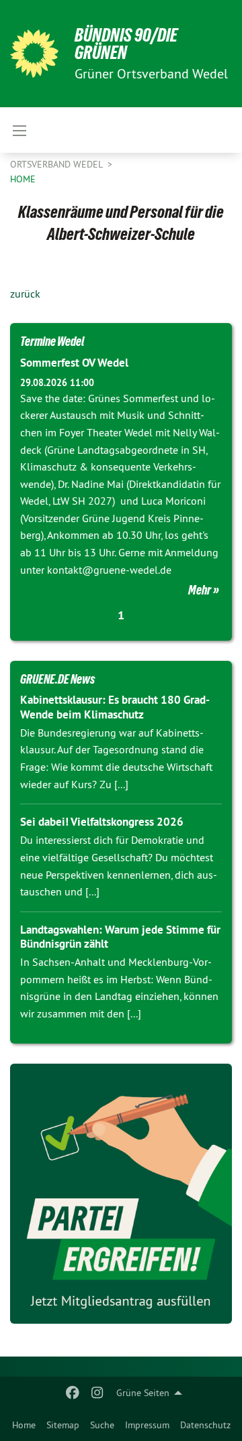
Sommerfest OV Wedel (74, 362)
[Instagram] (97, 1393)
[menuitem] (24, 1425)
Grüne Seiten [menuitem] (142, 1393)
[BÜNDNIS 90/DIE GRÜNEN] (34, 53)
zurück (25, 293)
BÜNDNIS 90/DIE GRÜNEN (126, 44)
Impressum (147, 1425)
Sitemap (62, 1425)
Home (24, 1425)
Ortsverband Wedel (57, 164)
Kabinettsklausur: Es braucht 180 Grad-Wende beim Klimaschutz (115, 706)
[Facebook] (73, 1393)
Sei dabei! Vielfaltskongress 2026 (102, 821)
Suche (102, 1425)
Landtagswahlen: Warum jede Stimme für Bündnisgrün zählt (120, 936)
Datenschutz (205, 1425)
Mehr (199, 590)
